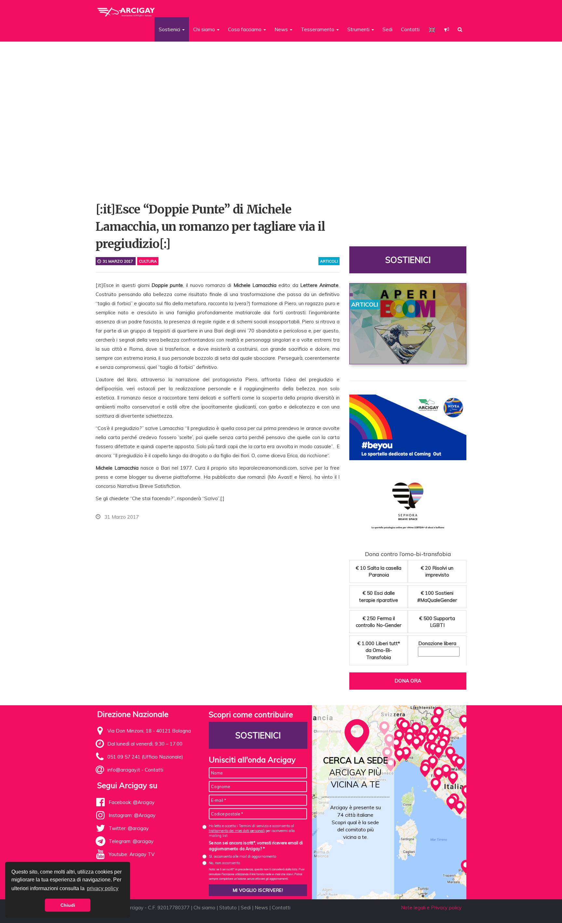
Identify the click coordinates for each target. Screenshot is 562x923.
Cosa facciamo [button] (245, 29)
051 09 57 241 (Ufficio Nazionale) (145, 757)
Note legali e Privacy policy (431, 907)
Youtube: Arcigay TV (131, 854)
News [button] (281, 29)
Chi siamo (204, 907)
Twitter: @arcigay (129, 828)
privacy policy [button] (102, 888)
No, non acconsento (224, 863)
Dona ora (408, 681)
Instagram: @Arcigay (132, 815)
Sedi (387, 29)
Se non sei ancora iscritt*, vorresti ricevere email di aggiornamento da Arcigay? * (256, 845)
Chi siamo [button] (204, 29)
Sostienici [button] (170, 29)
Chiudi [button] (67, 905)
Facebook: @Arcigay (131, 802)
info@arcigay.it (123, 770)
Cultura (148, 261)
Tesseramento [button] (318, 29)
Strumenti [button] (359, 29)
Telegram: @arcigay (131, 841)
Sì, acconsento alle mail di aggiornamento (242, 856)
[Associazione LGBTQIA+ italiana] (126, 9)
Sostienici (408, 259)
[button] (446, 29)
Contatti (410, 29)
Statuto (228, 907)
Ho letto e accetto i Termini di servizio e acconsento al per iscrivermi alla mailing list (252, 831)
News (261, 907)
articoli (329, 261)
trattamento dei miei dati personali (237, 830)
